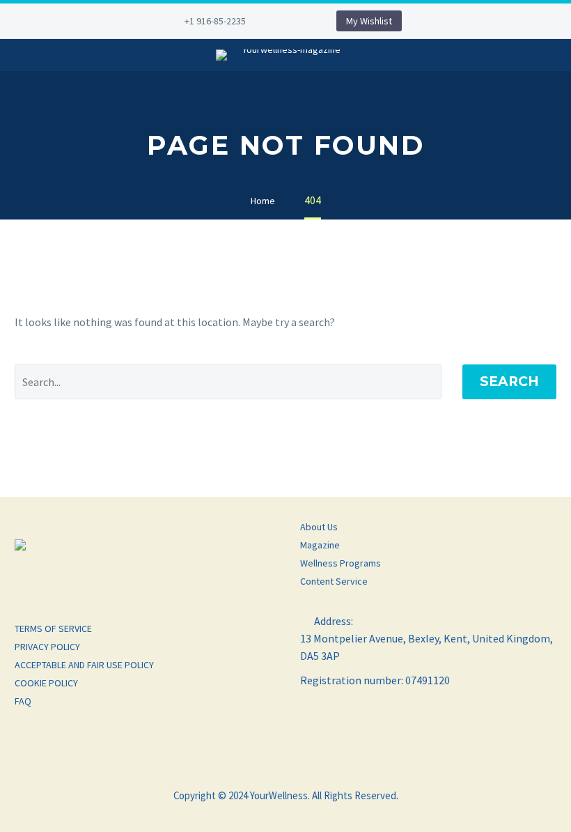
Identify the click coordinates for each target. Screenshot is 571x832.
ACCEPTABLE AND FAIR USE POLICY (84, 664)
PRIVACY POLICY (47, 646)
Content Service (334, 581)
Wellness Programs (340, 563)
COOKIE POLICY (46, 683)
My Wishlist (369, 21)
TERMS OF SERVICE (53, 628)
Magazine (320, 545)
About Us (319, 527)
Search (509, 381)
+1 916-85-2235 (215, 21)
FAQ (23, 701)
